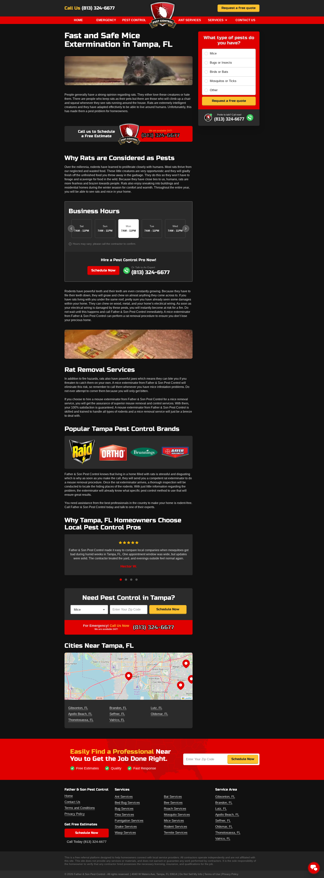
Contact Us (245, 20)
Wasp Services (125, 832)
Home (78, 20)
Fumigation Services (129, 820)
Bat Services (173, 796)
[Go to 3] (131, 579)
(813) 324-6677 (98, 8)
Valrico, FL (117, 720)
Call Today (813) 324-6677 (86, 842)
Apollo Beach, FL (80, 714)
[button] (128, 676)
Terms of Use (212, 874)
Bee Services (173, 802)
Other (214, 90)
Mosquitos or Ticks (223, 81)
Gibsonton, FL (78, 708)
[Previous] (71, 228)
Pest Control (134, 20)
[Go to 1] (121, 579)
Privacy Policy (74, 814)
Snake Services (126, 826)
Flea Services (124, 814)
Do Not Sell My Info (190, 874)
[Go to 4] (136, 579)
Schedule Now (103, 270)
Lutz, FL (156, 708)
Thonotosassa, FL (80, 720)
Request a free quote (238, 8)
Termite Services (176, 832)
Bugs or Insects (221, 62)
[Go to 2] (126, 579)
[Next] (185, 228)
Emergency (106, 20)
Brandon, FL (118, 708)
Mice (213, 53)
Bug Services (124, 808)
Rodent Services (175, 826)
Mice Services (174, 820)
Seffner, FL (117, 714)
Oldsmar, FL (159, 714)
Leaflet (188, 698)
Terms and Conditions (79, 808)
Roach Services (175, 808)
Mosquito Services (177, 814)
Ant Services (189, 20)
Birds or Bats (219, 72)
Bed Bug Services (127, 802)
